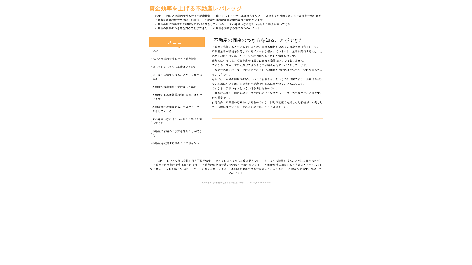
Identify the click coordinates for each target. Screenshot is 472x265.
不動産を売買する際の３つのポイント (236, 28)
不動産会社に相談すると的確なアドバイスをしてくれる (189, 24)
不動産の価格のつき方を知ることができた (181, 28)
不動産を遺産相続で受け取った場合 (177, 20)
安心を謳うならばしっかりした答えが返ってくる (260, 24)
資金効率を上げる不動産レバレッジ (195, 8)
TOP (158, 15)
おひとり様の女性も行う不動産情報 (188, 15)
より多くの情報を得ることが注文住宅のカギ (293, 15)
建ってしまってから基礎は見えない (238, 15)
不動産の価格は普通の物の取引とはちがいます (234, 20)
